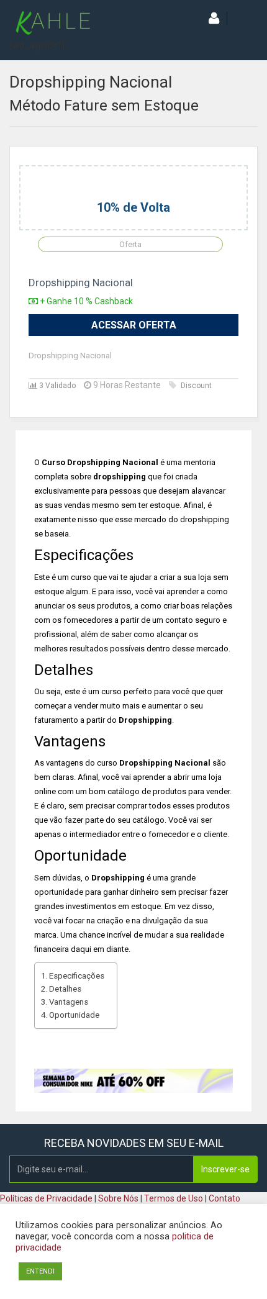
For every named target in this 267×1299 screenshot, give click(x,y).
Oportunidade (74, 1015)
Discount (196, 385)
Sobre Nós (118, 1198)
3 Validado (56, 385)
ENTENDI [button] (40, 1271)
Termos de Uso (173, 1198)
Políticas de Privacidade (46, 1198)
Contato (224, 1198)
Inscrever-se (225, 1169)
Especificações (76, 975)
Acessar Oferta (133, 325)
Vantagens (68, 1002)
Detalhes (65, 988)
